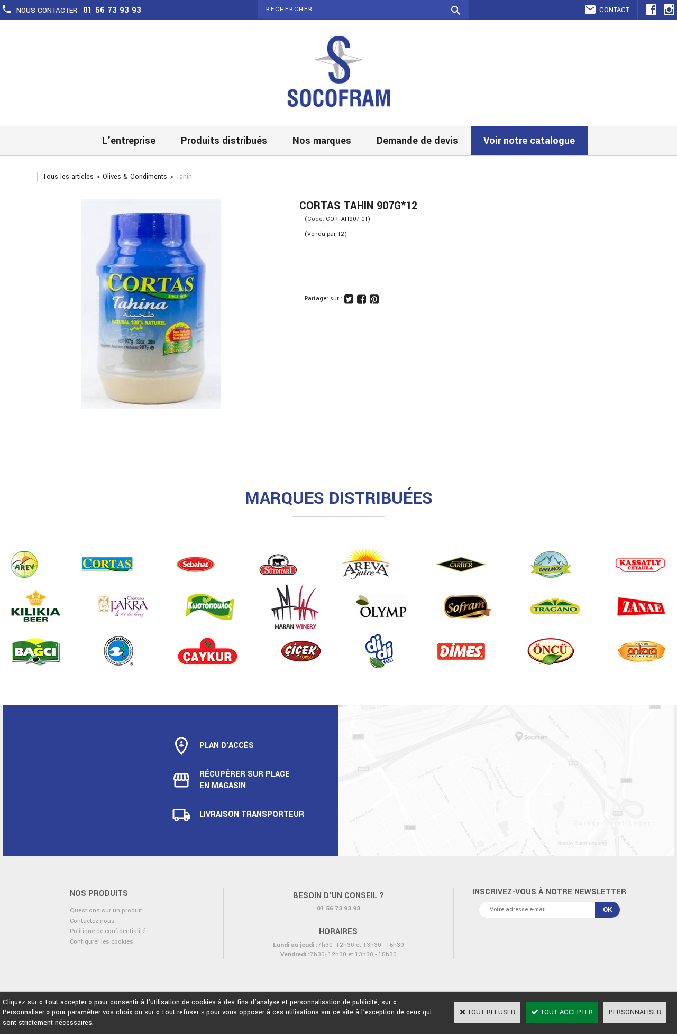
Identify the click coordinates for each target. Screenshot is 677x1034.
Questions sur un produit (106, 910)
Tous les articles (68, 176)
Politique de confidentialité (107, 931)
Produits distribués (224, 140)
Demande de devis (417, 140)
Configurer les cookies (101, 941)
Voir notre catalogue (529, 140)
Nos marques (321, 140)
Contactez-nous (92, 921)
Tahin (184, 176)
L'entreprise (128, 140)
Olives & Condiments (135, 176)
